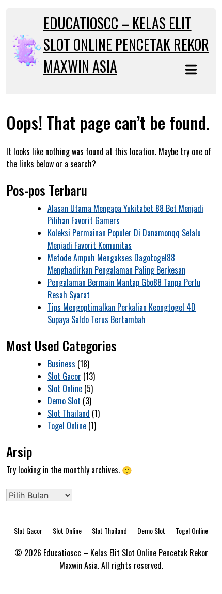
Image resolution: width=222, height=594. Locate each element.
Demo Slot (64, 401)
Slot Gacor (64, 376)
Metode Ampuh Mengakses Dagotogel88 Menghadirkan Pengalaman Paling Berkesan (116, 263)
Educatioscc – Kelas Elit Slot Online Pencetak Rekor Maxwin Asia (126, 44)
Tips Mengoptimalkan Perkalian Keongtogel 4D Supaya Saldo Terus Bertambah (121, 313)
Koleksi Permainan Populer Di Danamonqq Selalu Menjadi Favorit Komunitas (124, 239)
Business (61, 364)
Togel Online (66, 425)
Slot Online (64, 388)
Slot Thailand (68, 413)
